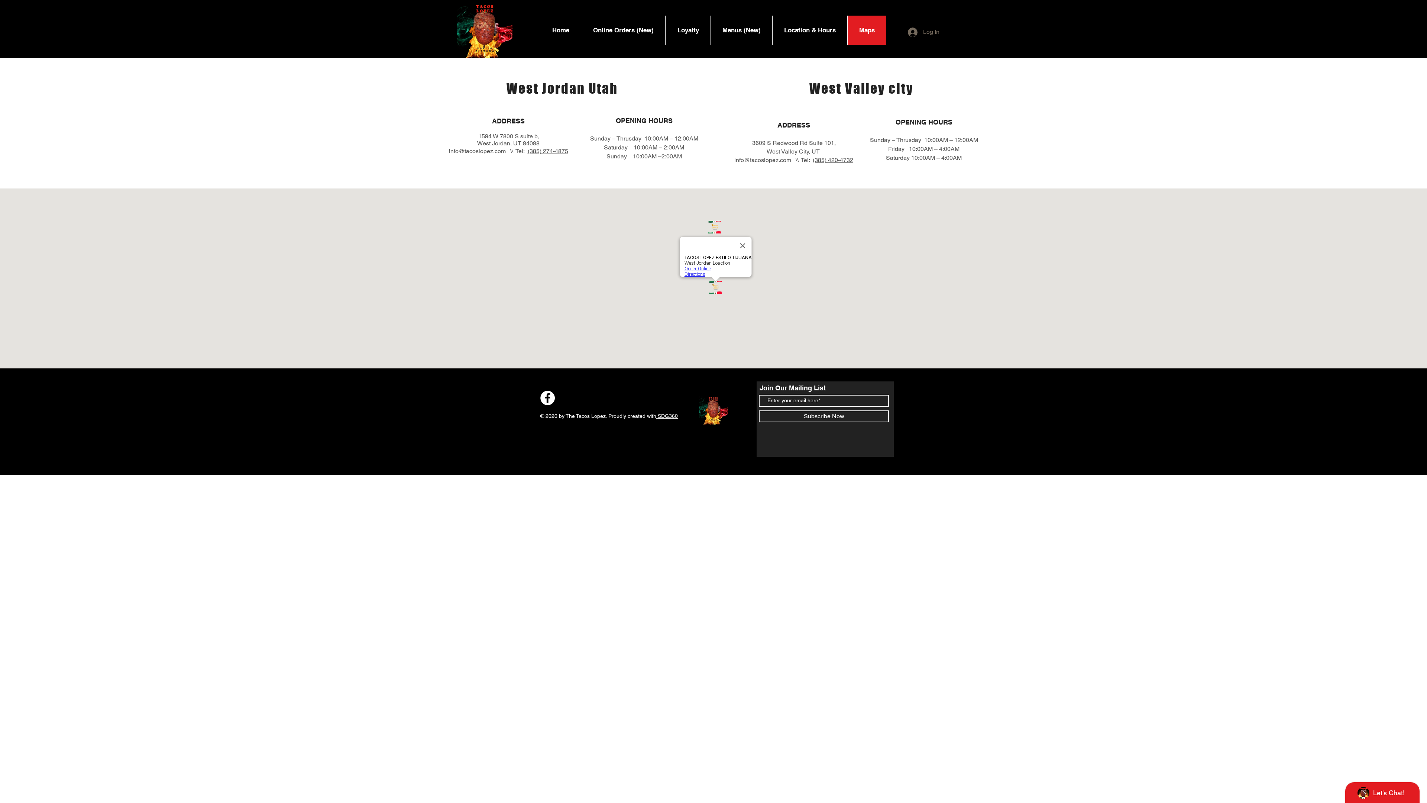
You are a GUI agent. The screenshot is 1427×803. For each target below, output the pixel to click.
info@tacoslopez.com (477, 151)
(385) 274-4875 (548, 151)
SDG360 (667, 416)
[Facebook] (547, 398)
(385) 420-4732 (833, 160)
